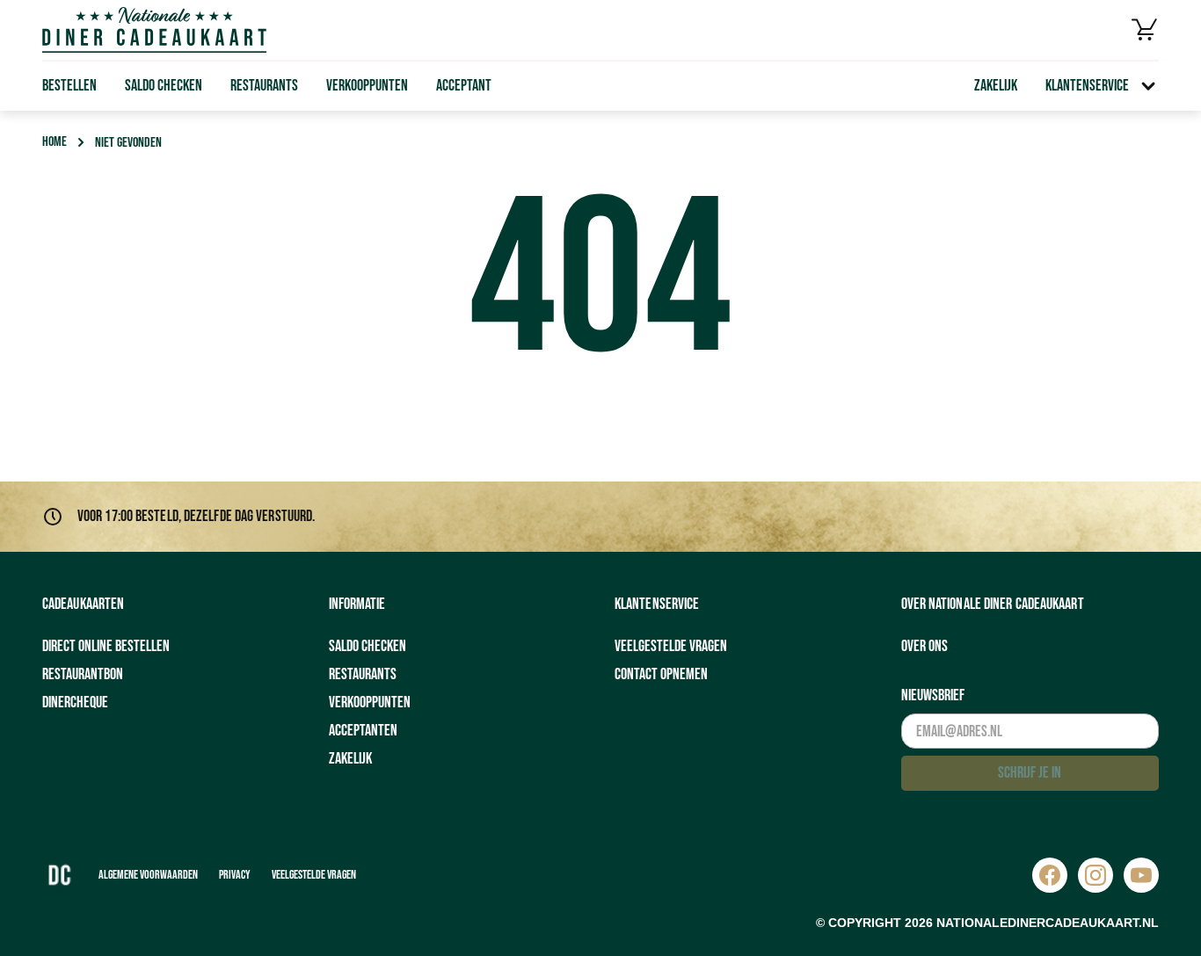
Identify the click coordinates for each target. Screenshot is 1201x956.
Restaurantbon (82, 674)
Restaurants (264, 85)
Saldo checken (163, 85)
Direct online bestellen (106, 646)
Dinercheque (75, 702)
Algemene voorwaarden (148, 874)
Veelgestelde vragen (671, 646)
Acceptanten (363, 730)
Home (54, 142)
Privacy (235, 874)
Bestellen (69, 85)
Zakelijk (995, 85)
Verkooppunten (367, 85)
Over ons (924, 646)
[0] (1145, 30)
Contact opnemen (661, 674)
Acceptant (463, 85)
